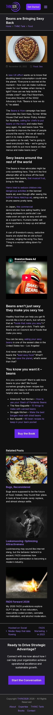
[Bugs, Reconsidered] (26, 469)
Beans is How (18, 110)
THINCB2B (23, 698)
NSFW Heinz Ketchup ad (19, 197)
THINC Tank (37, 706)
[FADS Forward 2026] (26, 582)
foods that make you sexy (28, 323)
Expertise (23, 706)
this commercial (25, 206)
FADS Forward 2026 (17, 601)
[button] (45, 7)
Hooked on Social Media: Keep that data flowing (18, 631)
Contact (31, 710)
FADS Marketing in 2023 (39, 631)
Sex (41, 66)
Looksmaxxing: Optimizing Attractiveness (22, 543)
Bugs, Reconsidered (18, 487)
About (12, 706)
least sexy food (25, 355)
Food (35, 66)
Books (21, 710)
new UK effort (15, 75)
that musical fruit (36, 178)
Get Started (33, 6)
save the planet (24, 358)
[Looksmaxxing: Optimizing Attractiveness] (26, 521)
